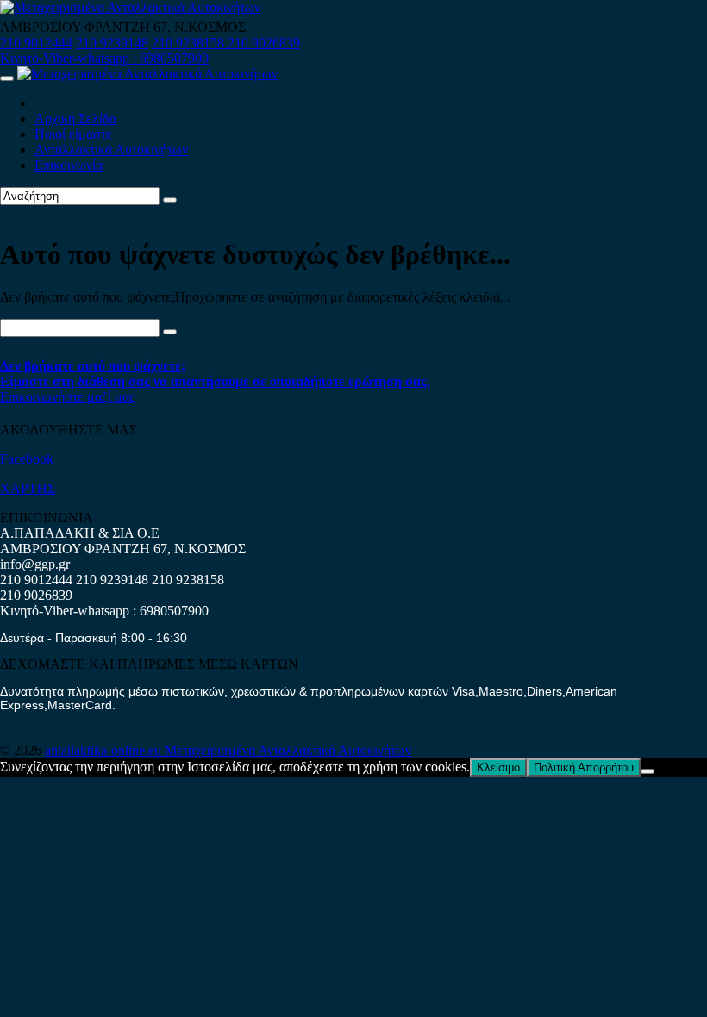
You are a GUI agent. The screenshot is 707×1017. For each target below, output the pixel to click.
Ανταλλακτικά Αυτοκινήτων (111, 149)
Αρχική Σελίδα (75, 118)
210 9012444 (36, 42)
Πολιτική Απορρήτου (584, 767)
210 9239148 (112, 42)
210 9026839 (264, 42)
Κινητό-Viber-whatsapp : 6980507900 (104, 58)
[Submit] (170, 200)
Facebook (26, 459)
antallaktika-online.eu (105, 750)
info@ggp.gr (35, 564)
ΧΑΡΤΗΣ (27, 488)
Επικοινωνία (68, 165)
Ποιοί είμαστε (73, 134)
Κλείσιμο (498, 767)
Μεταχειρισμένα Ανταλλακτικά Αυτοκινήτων (288, 750)
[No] (647, 771)
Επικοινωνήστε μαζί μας (67, 397)
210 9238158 (190, 42)
